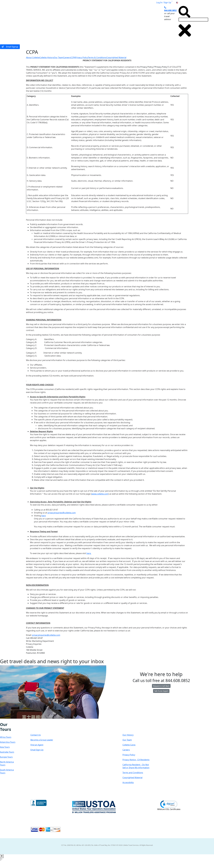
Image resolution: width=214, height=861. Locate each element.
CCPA (72, 57)
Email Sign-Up (36, 749)
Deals (110, 22)
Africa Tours (5, 737)
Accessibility (128, 782)
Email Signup (12, 46)
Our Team (58, 57)
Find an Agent (36, 744)
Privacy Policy (81, 57)
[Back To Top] (1, 856)
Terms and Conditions (132, 772)
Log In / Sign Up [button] (163, 2)
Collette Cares (128, 744)
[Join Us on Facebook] (1, 720)
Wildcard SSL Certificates (168, 809)
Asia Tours (5, 747)
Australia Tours (7, 752)
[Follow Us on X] (6, 720)
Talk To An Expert (161, 691)
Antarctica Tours (7, 742)
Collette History (46, 57)
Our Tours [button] (57, 22)
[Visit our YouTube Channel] (14, 720)
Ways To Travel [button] (75, 22)
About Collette (32, 57)
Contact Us (35, 735)
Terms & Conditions (97, 57)
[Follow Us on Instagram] (4, 720)
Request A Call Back (161, 686)
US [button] (180, 2)
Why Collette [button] (95, 22)
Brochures (123, 22)
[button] (169, 804)
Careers (66, 57)
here (43, 515)
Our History (128, 735)
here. (88, 553)
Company (131, 727)
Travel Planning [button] (139, 22)
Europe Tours (6, 757)
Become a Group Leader (41, 739)
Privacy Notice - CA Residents (135, 759)
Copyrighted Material (116, 57)
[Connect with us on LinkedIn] (9, 720)
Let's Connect (42, 727)
